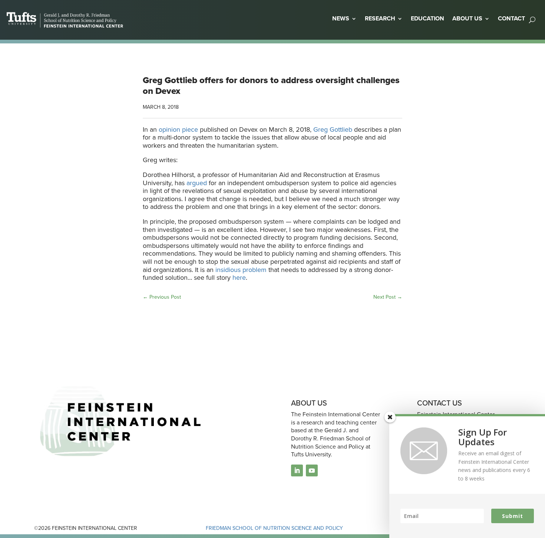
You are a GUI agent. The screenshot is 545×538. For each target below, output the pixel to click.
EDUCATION (427, 18)
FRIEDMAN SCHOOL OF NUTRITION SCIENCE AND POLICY (274, 528)
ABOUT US (467, 18)
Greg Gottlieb (333, 129)
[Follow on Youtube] (312, 470)
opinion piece (178, 129)
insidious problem (241, 270)
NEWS (340, 18)
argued (196, 183)
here (239, 277)
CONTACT (511, 18)
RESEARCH (380, 18)
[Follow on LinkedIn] (297, 470)
